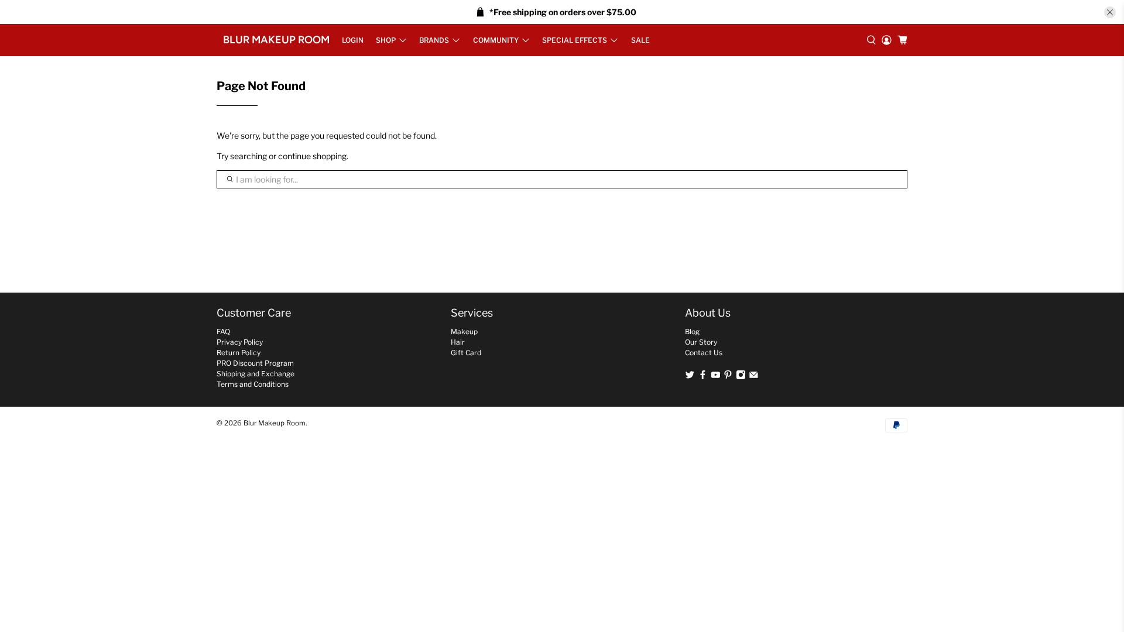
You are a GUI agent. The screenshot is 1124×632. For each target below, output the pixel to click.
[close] (1110, 12)
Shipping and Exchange (255, 373)
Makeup (464, 331)
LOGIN (353, 40)
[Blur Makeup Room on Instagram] (741, 377)
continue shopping (312, 156)
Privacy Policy (240, 342)
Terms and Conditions (253, 384)
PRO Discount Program (255, 363)
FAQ (223, 331)
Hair (458, 342)
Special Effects (574, 40)
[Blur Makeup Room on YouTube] (716, 377)
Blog (692, 331)
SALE (640, 40)
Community (496, 40)
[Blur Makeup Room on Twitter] (690, 377)
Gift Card (466, 352)
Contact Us (703, 352)
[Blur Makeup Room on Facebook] (703, 377)
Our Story (701, 342)
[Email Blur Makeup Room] (754, 377)
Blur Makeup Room (276, 39)
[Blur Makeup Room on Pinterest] (728, 377)
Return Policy (239, 352)
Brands (434, 40)
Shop (386, 40)
